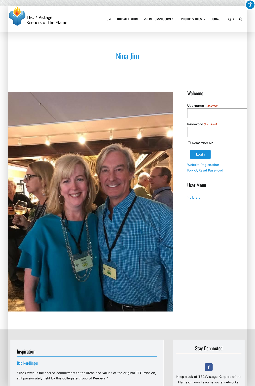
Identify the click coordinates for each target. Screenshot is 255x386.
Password (202, 124)
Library (195, 197)
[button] (240, 19)
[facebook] (209, 367)
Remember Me (203, 143)
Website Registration (203, 165)
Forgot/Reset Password (205, 170)
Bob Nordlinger (27, 363)
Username (202, 106)
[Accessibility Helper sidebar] (250, 5)
